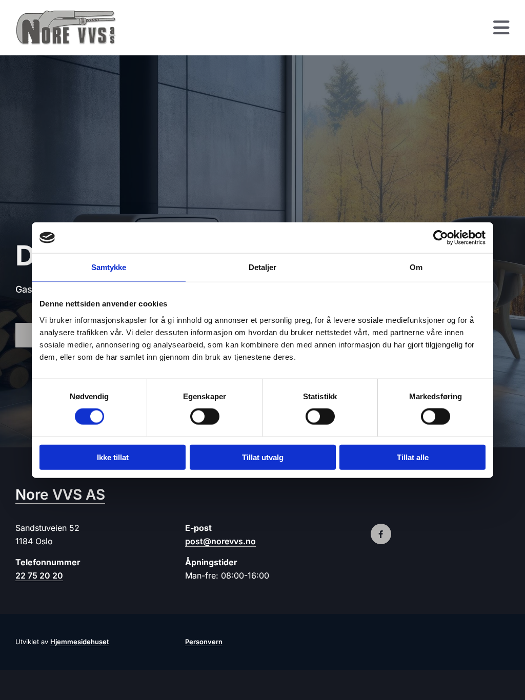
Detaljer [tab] (263, 267)
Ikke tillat (113, 456)
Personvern (204, 641)
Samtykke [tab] (109, 267)
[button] (326, 27)
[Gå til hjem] (71, 27)
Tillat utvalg (263, 456)
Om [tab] (416, 267)
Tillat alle (413, 456)
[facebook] (381, 534)
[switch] (204, 416)
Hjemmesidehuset (79, 641)
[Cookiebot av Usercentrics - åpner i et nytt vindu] (441, 237)
